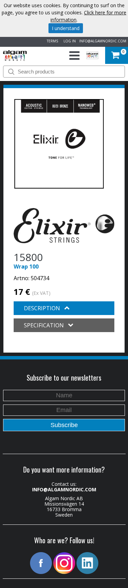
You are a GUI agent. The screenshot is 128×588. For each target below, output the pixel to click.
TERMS (51, 41)
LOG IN (68, 41)
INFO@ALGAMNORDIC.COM (102, 41)
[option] (59, 143)
